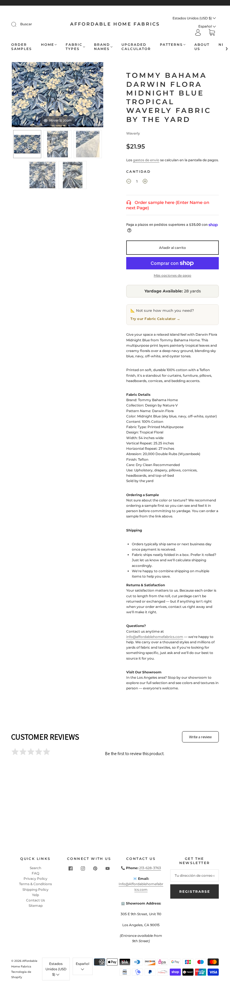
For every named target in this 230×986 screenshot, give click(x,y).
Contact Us (35, 900)
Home (47, 44)
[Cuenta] (198, 33)
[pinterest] (95, 868)
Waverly (133, 133)
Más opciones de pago (172, 275)
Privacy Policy (35, 878)
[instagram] (83, 868)
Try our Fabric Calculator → (155, 319)
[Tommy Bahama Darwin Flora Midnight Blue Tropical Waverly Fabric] (27, 144)
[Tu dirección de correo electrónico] (194, 875)
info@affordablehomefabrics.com (154, 637)
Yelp (35, 895)
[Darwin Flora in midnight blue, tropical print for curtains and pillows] (42, 175)
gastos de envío (146, 160)
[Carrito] (212, 33)
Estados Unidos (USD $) (193, 18)
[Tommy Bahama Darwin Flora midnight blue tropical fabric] (73, 175)
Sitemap (36, 905)
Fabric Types (74, 46)
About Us (202, 46)
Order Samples (21, 46)
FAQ (35, 873)
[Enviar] (17, 24)
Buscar (26, 24)
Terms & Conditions (35, 884)
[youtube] (108, 868)
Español (205, 26)
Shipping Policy (35, 889)
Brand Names (102, 46)
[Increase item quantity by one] (145, 182)
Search (35, 868)
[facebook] (71, 868)
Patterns (171, 44)
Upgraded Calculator (136, 46)
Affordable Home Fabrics (115, 24)
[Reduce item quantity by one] (129, 182)
